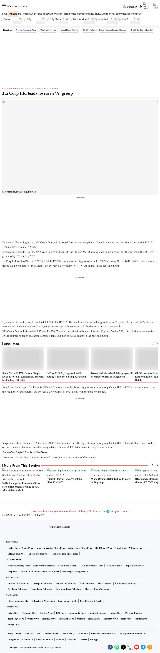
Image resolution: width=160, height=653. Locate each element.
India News (126, 618)
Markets (13, 14)
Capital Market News (22, 88)
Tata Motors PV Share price (128, 548)
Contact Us (27, 639)
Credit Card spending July (142, 30)
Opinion (81, 618)
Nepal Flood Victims (69, 30)
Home (4, 14)
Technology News (16, 618)
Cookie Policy (68, 633)
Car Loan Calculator (18, 589)
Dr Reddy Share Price (39, 553)
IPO (19, 14)
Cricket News (116, 612)
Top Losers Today (114, 565)
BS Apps (94, 639)
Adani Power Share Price (80, 548)
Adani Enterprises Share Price (50, 548)
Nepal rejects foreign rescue (75, 571)
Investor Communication (103, 633)
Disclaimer (83, 633)
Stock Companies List (18, 601)
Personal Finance (133, 612)
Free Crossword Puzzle (91, 601)
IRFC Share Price (103, 548)
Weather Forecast (48, 30)
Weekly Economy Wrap (26, 30)
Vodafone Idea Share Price (65, 553)
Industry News (48, 618)
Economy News (110, 618)
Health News (94, 618)
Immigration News (97, 612)
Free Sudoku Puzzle (67, 601)
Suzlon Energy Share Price (20, 548)
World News (33, 618)
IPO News (60, 612)
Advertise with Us (44, 639)
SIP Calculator (105, 583)
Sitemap (60, 639)
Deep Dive (12, 571)
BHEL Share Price (16, 553)
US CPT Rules (88, 30)
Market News (46, 612)
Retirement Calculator (125, 583)
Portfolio (136, 14)
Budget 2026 (14, 624)
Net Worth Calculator (66, 583)
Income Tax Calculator (18, 583)
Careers (83, 639)
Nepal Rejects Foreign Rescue (112, 30)
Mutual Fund (101, 14)
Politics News (141, 618)
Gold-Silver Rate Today (92, 565)
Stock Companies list (119, 14)
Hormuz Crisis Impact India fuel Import (40, 571)
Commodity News (77, 612)
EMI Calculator (87, 583)
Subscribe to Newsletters (43, 601)
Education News (66, 618)
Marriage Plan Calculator (97, 589)
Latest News (13, 612)
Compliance (13, 639)
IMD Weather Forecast (44, 565)
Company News (29, 612)
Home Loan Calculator (41, 589)
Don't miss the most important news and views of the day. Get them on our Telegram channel (80, 511)
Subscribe (71, 639)
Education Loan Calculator (69, 589)
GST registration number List (132, 633)
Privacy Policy (51, 633)
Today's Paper (14, 633)
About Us (28, 633)
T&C (39, 633)
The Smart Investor (52, 14)
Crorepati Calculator (42, 583)
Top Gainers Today (135, 565)
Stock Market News (32, 14)
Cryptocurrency (85, 14)
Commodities (70, 14)
